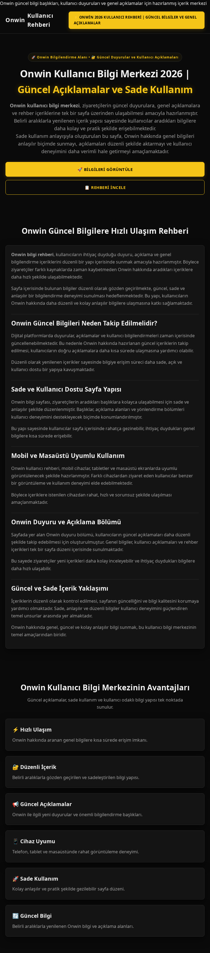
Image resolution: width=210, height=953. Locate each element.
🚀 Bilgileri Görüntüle (105, 169)
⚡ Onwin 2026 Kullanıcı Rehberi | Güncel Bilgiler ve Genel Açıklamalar (135, 20)
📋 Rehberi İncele (105, 187)
